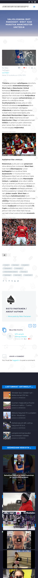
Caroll (6, 265)
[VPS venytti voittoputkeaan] (10, 336)
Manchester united (11, 272)
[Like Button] (4, 254)
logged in (16, 360)
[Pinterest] (9, 281)
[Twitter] (32, 2)
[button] (30, 325)
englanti (25, 265)
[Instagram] (35, 2)
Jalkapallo (8, 268)
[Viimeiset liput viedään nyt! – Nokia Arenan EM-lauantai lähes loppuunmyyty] (7, 395)
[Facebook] (29, 2)
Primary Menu (34, 6)
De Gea (15, 265)
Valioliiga (7, 275)
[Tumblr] (12, 281)
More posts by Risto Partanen (19, 316)
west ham (28, 275)
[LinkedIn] (15, 281)
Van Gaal (17, 275)
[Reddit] (18, 281)
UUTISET (5, 73)
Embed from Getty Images (9, 131)
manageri (19, 268)
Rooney (23, 272)
